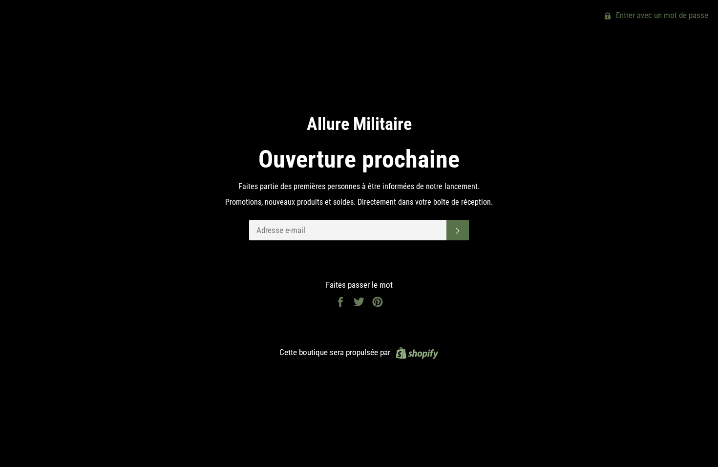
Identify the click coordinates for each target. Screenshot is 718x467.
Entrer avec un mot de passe (661, 15)
